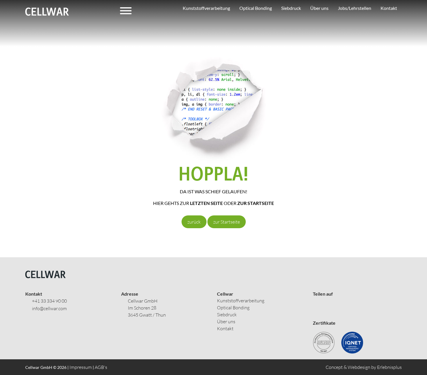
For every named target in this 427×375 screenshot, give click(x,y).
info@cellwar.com (49, 308)
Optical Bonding (233, 307)
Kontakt (225, 328)
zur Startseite (226, 222)
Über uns (226, 321)
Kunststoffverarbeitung (240, 300)
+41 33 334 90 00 (49, 301)
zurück (194, 222)
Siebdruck (227, 314)
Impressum (80, 367)
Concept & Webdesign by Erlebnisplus (364, 367)
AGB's (101, 367)
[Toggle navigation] (126, 11)
